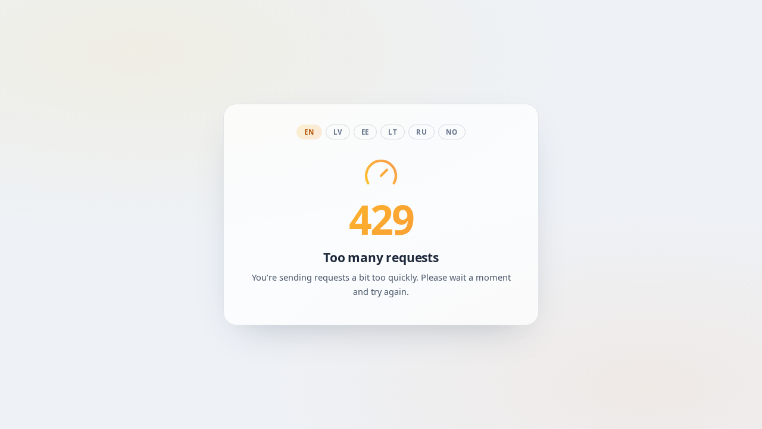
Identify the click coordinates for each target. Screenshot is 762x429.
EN (309, 132)
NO (451, 132)
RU (421, 132)
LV (337, 132)
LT (392, 132)
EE (365, 132)
